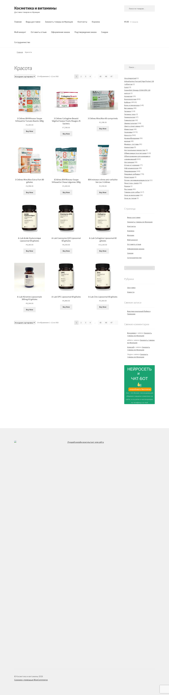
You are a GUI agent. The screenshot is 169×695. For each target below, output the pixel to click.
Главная (18, 21)
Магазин (130, 235)
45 (100, 76)
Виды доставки (33, 21)
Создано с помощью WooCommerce (31, 679)
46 (106, 76)
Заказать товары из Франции (59, 21)
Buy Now (29, 131)
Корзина (96, 21)
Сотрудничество (22, 42)
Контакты (82, 21)
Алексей (130, 347)
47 (111, 76)
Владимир (131, 333)
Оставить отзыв (38, 32)
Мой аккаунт (20, 32)
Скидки (104, 32)
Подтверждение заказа (85, 32)
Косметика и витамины (35, 8)
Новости (130, 292)
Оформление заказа (60, 32)
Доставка (131, 287)
